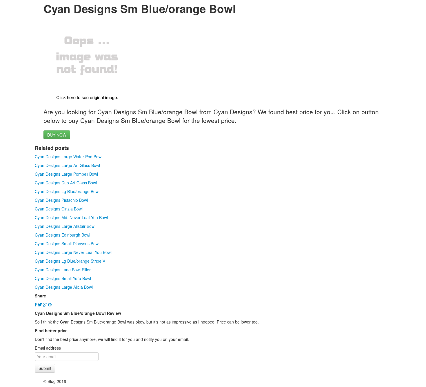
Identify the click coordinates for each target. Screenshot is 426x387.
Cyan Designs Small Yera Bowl (63, 278)
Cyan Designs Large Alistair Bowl (65, 226)
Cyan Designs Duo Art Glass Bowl (66, 183)
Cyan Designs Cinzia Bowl (59, 209)
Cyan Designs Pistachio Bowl (61, 200)
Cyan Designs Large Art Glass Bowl (67, 165)
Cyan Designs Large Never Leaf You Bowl (73, 252)
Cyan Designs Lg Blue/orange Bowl (67, 191)
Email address (48, 348)
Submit (45, 368)
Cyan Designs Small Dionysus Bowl (67, 243)
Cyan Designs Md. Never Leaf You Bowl (71, 217)
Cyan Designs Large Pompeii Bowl (66, 174)
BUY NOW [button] (56, 135)
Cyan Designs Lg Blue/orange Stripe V (70, 261)
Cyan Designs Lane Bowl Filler (63, 269)
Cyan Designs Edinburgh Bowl (62, 235)
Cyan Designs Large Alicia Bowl (64, 287)
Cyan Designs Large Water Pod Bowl (68, 156)
